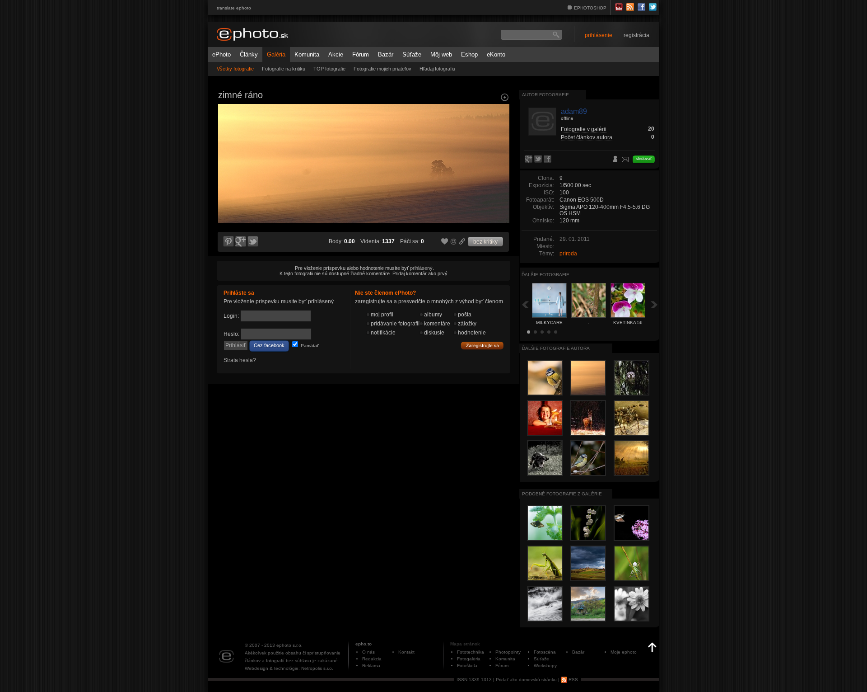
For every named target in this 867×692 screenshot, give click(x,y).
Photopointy (508, 652)
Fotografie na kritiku (283, 68)
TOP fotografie (329, 68)
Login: (231, 316)
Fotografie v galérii (583, 129)
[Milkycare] (227, 183)
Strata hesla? (240, 360)
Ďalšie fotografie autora (556, 348)
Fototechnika (470, 652)
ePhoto (221, 54)
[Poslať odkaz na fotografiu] (454, 242)
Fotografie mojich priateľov (382, 68)
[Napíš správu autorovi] (625, 160)
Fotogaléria (468, 658)
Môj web (441, 54)
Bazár (385, 54)
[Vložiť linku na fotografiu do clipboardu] (462, 241)
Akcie (335, 54)
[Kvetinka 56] (499, 183)
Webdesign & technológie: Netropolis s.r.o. (289, 668)
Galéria (276, 54)
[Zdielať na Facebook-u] (548, 159)
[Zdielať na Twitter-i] (253, 241)
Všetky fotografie (235, 68)
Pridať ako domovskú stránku (526, 679)
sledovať (644, 158)
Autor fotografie (545, 94)
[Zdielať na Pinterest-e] (228, 241)
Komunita (306, 54)
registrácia (636, 35)
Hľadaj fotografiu (437, 68)
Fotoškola (467, 665)
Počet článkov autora (586, 137)
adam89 (574, 111)
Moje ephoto (624, 652)
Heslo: (231, 334)
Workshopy (545, 665)
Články (249, 54)
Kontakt (406, 652)
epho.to (363, 643)
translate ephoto (234, 7)
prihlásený (421, 268)
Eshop (469, 54)
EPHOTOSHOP (590, 7)
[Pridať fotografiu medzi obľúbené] (444, 241)
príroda (568, 253)
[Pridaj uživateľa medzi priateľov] (615, 160)
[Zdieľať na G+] (241, 241)
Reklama (371, 665)
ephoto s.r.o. (289, 645)
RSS (572, 679)
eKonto (496, 54)
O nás (368, 652)
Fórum (360, 54)
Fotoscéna (545, 652)
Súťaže (411, 54)
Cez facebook (269, 345)
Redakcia (372, 658)
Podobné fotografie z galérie (562, 493)
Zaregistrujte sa (482, 346)
